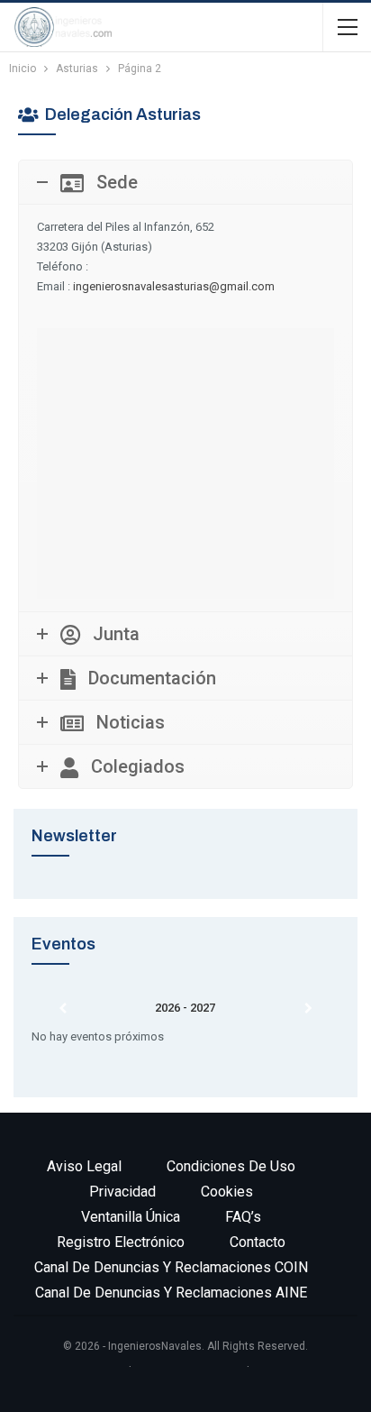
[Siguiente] (308, 1009)
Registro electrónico (121, 1242)
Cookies (227, 1191)
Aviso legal (84, 1166)
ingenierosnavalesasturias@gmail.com (174, 286)
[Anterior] (62, 1009)
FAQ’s (243, 1216)
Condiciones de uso (231, 1166)
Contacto (257, 1242)
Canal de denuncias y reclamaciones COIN (171, 1267)
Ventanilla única (130, 1216)
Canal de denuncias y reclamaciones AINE (171, 1292)
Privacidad (122, 1191)
